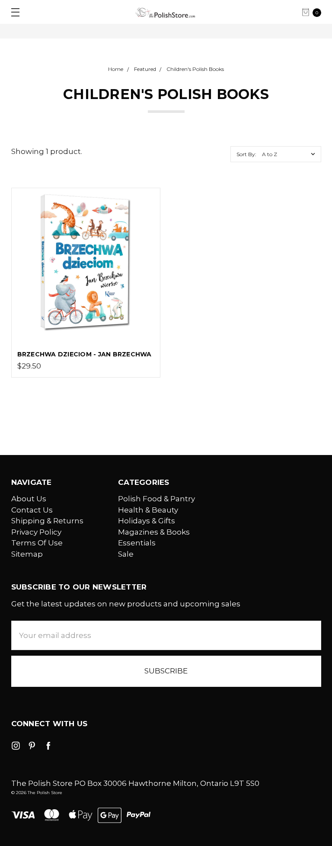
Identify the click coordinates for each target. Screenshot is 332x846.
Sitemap (27, 554)
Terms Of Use (37, 542)
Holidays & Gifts (146, 520)
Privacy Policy (36, 532)
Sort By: (246, 154)
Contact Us (32, 510)
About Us (28, 498)
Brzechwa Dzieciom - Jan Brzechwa (84, 354)
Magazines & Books (154, 532)
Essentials (137, 542)
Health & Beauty (148, 510)
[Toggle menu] (12, 12)
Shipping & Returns (47, 520)
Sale (126, 554)
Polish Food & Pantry (156, 498)
